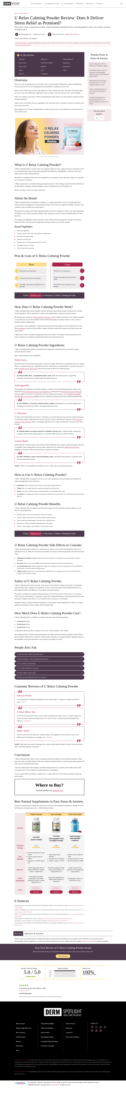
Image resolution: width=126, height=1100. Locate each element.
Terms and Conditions (72, 1037)
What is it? (44, 59)
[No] (101, 117)
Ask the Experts (68, 3)
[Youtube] (96, 1031)
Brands (101, 3)
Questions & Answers (34, 933)
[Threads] (92, 1031)
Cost (42, 70)
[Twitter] (96, 1027)
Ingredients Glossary (53, 3)
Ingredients (66, 63)
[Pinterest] (92, 1027)
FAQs (64, 70)
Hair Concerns (20, 1032)
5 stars (28, 985)
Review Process (70, 1023)
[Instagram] (100, 1027)
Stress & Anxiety (23, 13)
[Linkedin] (100, 1031)
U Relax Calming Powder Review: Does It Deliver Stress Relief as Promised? (98, 91)
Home (16, 13)
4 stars (26, 985)
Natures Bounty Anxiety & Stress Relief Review (37, 391)
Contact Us (69, 1032)
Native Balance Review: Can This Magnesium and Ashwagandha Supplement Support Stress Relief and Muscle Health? (99, 73)
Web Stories (19, 1046)
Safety (21, 70)
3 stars (24, 985)
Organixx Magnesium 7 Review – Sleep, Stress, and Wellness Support (98, 65)
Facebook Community (47, 1046)
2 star (22, 985)
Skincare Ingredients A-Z (23, 1028)
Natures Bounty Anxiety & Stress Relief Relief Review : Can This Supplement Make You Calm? (97, 82)
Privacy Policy (45, 1032)
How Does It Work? (47, 63)
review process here (25, 45)
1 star (20, 985)
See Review (36, 888)
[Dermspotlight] (8, 5)
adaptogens (21, 328)
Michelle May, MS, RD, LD (72, 34)
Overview (22, 59)
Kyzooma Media (54, 1085)
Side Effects (66, 66)
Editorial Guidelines (47, 1028)
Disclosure (69, 1028)
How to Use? (22, 66)
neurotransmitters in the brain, (42, 317)
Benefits (43, 66)
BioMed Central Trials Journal (29, 368)
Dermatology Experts (47, 1037)
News (17, 1050)
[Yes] (96, 117)
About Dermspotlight (47, 1023)
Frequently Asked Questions (49, 1041)
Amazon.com (35, 295)
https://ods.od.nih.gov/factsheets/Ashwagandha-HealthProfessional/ (56, 918)
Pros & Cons (22, 63)
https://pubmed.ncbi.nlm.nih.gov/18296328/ (58, 920)
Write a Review (24, 38)
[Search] (122, 3)
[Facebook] (104, 1027)
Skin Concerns (37, 3)
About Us (90, 3)
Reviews (80, 3)
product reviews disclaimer (89, 941)
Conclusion (44, 74)
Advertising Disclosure (21, 43)
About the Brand (68, 59)
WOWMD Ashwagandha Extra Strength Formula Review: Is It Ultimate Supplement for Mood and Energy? (98, 100)
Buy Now (36, 892)
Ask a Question (33, 38)
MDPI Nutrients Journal (72, 447)
